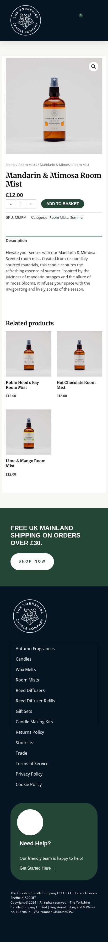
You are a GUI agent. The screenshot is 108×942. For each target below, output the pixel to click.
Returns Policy (30, 732)
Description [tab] (16, 241)
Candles (23, 659)
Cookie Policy (29, 784)
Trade (21, 753)
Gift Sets (24, 711)
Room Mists (27, 164)
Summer (77, 217)
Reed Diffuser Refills (35, 701)
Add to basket (62, 204)
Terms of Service (32, 763)
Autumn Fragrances (35, 648)
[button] (93, 66)
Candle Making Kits (34, 722)
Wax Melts (26, 669)
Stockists (24, 742)
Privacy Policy (29, 774)
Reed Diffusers (30, 690)
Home (10, 164)
